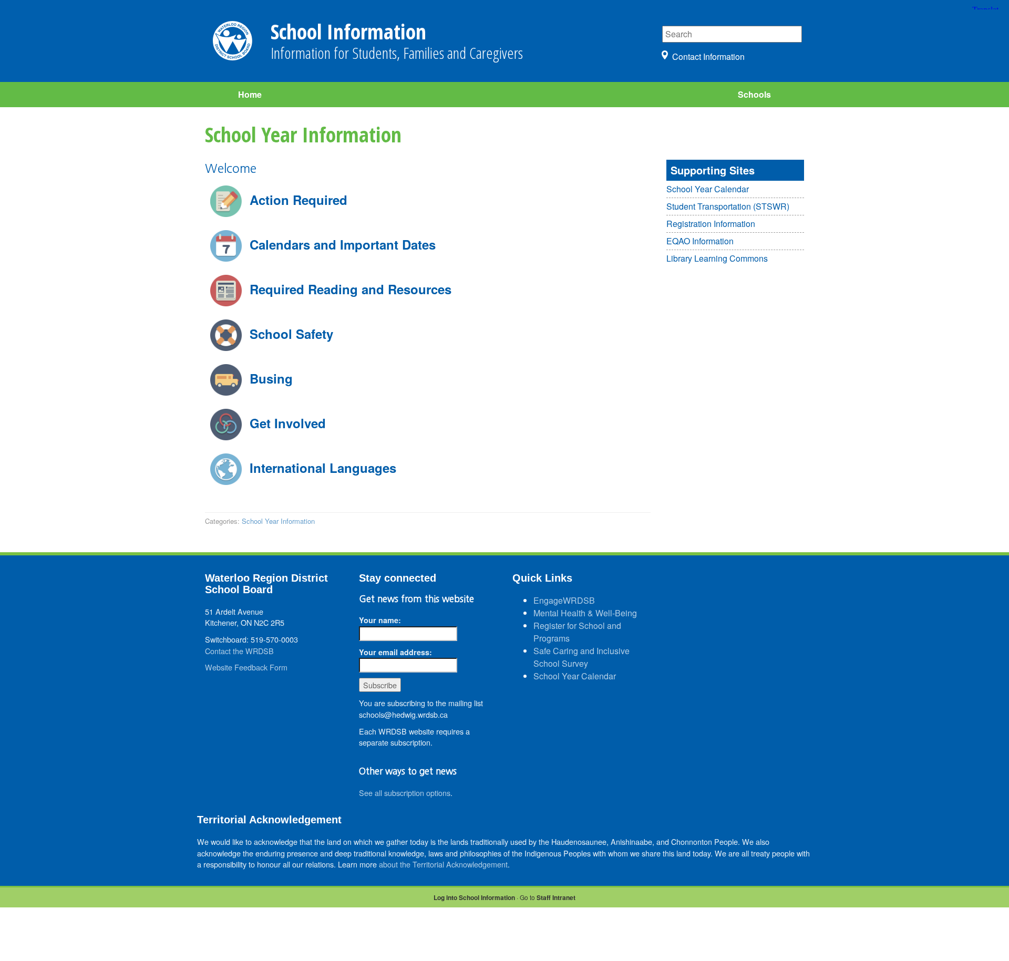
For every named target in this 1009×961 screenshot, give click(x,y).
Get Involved (288, 423)
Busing (271, 378)
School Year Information (278, 521)
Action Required (298, 200)
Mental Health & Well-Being (585, 613)
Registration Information (710, 224)
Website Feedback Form (246, 667)
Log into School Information (474, 897)
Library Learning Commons (717, 258)
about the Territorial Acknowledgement (443, 864)
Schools (754, 94)
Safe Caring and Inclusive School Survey (581, 657)
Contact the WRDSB (239, 650)
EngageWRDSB (564, 600)
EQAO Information (700, 241)
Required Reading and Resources (350, 289)
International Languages (323, 468)
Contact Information (708, 56)
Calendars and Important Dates (343, 244)
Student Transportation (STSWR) (727, 206)
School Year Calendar (707, 189)
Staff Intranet (556, 897)
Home (250, 94)
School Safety (291, 334)
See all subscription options (404, 792)
